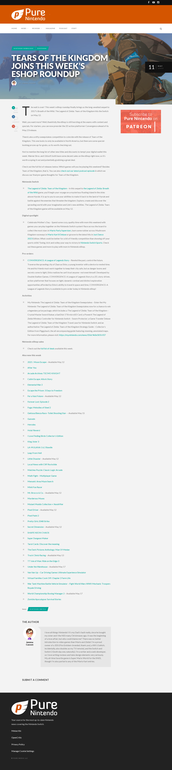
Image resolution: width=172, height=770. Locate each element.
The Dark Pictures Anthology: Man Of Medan (49, 549)
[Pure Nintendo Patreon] (141, 121)
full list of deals (48, 348)
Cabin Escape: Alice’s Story (40, 379)
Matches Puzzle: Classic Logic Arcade (45, 470)
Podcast (63, 28)
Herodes (32, 424)
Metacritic (16, 731)
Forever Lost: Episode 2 (38, 401)
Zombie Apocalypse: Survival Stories (44, 599)
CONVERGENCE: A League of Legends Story (48, 260)
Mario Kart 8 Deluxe (57, 234)
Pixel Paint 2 (33, 515)
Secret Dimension (36, 527)
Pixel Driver (33, 510)
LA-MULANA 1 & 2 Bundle (40, 447)
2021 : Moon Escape (37, 362)
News (23, 28)
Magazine (50, 28)
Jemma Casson (29, 83)
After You (32, 367)
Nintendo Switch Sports (91, 242)
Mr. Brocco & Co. (35, 492)
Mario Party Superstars (60, 230)
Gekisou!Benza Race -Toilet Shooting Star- (47, 413)
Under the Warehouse (37, 566)
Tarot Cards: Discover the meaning (43, 544)
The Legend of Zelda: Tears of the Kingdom (47, 188)
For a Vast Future (35, 396)
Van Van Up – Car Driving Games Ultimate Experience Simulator (57, 572)
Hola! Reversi (34, 430)
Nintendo (41, 48)
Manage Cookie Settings (22, 751)
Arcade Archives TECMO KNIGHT (44, 373)
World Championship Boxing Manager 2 (46, 593)
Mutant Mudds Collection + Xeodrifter (45, 504)
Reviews (36, 28)
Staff (74, 28)
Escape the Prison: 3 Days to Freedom (45, 390)
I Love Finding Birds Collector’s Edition (45, 436)
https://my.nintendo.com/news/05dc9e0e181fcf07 (82, 335)
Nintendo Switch (38, 609)
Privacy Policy (18, 744)
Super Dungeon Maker (38, 538)
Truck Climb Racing (37, 555)
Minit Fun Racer (35, 487)
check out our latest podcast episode (78, 171)
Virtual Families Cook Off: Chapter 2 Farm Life (49, 578)
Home (14, 28)
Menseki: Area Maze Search (40, 481)
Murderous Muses (36, 498)
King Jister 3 (33, 441)
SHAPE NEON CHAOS (38, 532)
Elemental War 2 (35, 384)
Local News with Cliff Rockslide (42, 464)
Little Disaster (34, 458)
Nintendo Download (23, 48)
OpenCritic (16, 737)
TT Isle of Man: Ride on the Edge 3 (43, 561)
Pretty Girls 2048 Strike (38, 521)
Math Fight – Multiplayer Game (42, 475)
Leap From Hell (35, 453)
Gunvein (31, 419)
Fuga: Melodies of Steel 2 (39, 407)
